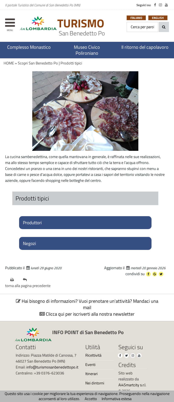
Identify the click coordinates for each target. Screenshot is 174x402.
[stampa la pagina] (14, 280)
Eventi (90, 364)
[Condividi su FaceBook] (148, 274)
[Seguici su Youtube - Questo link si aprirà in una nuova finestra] (166, 4)
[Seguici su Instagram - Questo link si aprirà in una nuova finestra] (160, 4)
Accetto (91, 399)
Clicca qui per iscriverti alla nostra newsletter (90, 314)
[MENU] (10, 20)
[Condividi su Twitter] (161, 274)
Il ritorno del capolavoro (144, 47)
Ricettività (93, 355)
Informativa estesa (117, 399)
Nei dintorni (94, 383)
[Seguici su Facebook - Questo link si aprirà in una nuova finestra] (155, 4)
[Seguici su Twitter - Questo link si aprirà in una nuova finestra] (126, 355)
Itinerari (91, 373)
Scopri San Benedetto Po (38, 63)
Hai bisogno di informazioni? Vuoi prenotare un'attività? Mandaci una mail (89, 304)
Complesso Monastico (29, 47)
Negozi (29, 243)
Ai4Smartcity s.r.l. (132, 385)
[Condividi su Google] (154, 274)
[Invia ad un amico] (27, 280)
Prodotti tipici (71, 63)
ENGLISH (158, 17)
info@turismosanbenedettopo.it (52, 367)
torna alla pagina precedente (28, 286)
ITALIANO (136, 17)
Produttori (32, 222)
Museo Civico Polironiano (87, 50)
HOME (9, 63)
